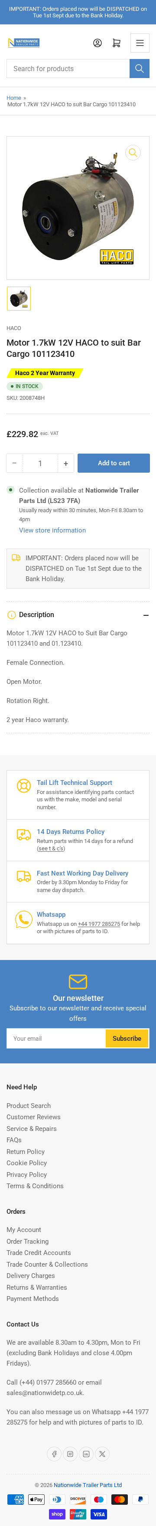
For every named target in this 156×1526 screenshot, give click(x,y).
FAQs (14, 1140)
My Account (23, 1230)
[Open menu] (140, 42)
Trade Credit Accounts (38, 1253)
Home (13, 98)
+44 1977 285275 (99, 924)
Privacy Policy (26, 1175)
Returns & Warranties (36, 1287)
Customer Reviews (33, 1117)
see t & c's (51, 848)
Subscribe (127, 1038)
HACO (13, 328)
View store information (52, 530)
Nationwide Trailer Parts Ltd (88, 1485)
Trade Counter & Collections (47, 1264)
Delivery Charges (30, 1276)
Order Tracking (27, 1241)
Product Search (28, 1106)
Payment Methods (32, 1299)
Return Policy (25, 1152)
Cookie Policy (26, 1163)
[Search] (139, 68)
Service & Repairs (31, 1129)
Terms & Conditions (35, 1186)
